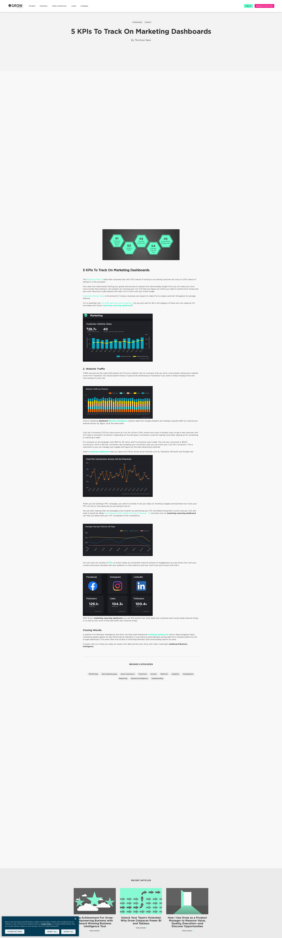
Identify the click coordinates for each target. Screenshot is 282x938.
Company (84, 6)
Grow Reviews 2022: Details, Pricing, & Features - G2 (127, 513)
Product (32, 6)
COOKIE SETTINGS (14, 931)
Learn (73, 6)
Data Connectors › (59, 6)
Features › (44, 6)
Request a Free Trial (264, 6)
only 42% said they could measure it (117, 303)
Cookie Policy (46, 924)
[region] (40, 926)
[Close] (75, 918)
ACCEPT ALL (68, 931)
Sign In (248, 6)
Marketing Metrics (95, 279)
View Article (94, 931)
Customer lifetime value (93, 296)
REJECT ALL (52, 931)
